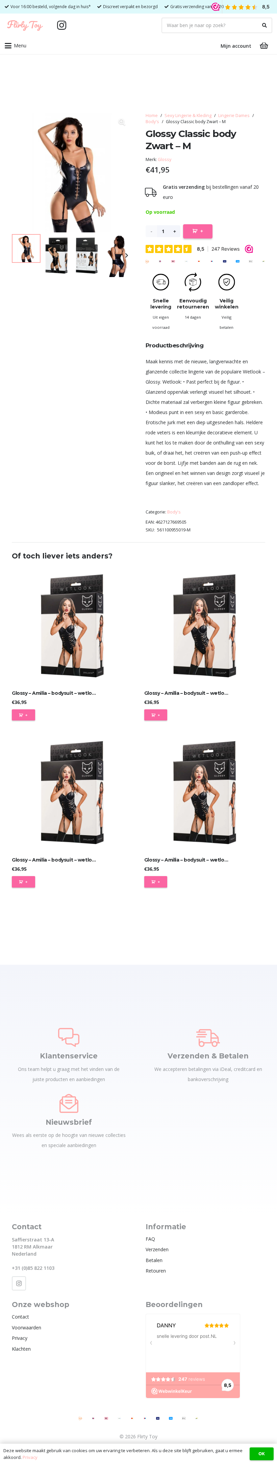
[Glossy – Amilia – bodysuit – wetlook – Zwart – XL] (204, 792)
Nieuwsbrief (69, 1122)
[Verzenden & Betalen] (208, 1037)
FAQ (150, 1239)
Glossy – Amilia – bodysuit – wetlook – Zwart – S (68, 860)
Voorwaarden (26, 1327)
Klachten (21, 1349)
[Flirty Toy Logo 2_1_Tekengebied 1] (25, 25)
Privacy (19, 1338)
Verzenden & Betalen (208, 1056)
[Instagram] (61, 25)
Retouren (156, 1270)
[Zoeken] (264, 25)
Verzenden (157, 1249)
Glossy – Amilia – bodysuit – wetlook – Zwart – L (68, 693)
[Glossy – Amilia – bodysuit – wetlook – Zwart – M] (204, 625)
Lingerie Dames (234, 115)
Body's (152, 121)
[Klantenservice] (68, 1037)
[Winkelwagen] (264, 45)
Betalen (154, 1260)
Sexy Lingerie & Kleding (188, 115)
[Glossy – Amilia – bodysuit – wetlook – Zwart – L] (72, 625)
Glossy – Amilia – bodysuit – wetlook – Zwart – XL (202, 860)
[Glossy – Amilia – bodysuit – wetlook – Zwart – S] (72, 792)
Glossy (164, 159)
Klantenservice (69, 1056)
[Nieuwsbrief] (68, 1103)
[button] (15, 45)
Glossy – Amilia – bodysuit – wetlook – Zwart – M (201, 693)
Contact (20, 1316)
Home (152, 115)
